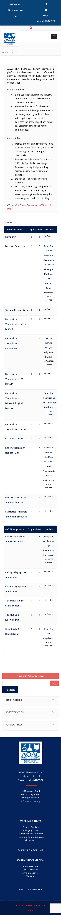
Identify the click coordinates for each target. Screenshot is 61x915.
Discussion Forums (30, 850)
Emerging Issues (30, 830)
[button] (54, 36)
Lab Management (14, 529)
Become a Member (30, 889)
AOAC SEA (24, 772)
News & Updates (30, 869)
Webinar (30, 876)
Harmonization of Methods (30, 833)
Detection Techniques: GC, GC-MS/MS (14, 343)
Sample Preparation (16, 309)
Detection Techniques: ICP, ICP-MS (14, 379)
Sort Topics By (14, 712)
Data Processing (14, 438)
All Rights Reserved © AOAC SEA (30, 905)
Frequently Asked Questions (30, 675)
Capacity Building (31, 827)
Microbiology (31, 840)
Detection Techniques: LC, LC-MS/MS (16, 324)
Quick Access (13, 700)
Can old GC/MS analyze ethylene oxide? (48, 347)
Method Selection (15, 246)
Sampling (10, 236)
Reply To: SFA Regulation (48, 633)
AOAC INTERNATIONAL (30, 779)
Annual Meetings (30, 872)
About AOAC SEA (30, 866)
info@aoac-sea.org (30, 801)
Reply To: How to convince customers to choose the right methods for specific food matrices (48, 269)
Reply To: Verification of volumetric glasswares (49, 546)
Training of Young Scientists (31, 836)
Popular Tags (14, 724)
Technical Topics (14, 229)
